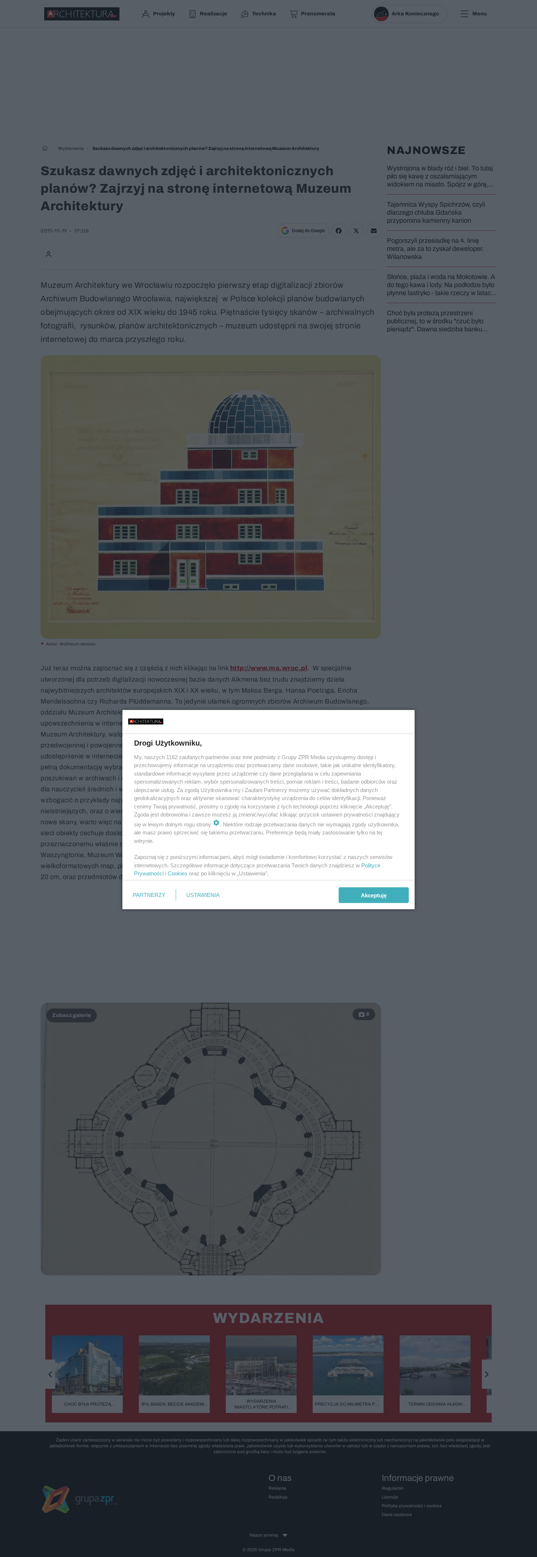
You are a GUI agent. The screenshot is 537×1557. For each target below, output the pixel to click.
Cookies (177, 873)
